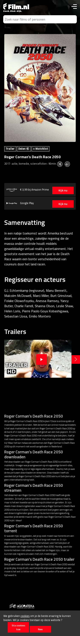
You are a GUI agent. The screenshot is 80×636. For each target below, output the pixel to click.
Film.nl (18, 7)
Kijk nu (62, 190)
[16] (61, 163)
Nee (40, 629)
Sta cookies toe (18, 627)
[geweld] (68, 163)
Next (75, 359)
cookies (25, 616)
